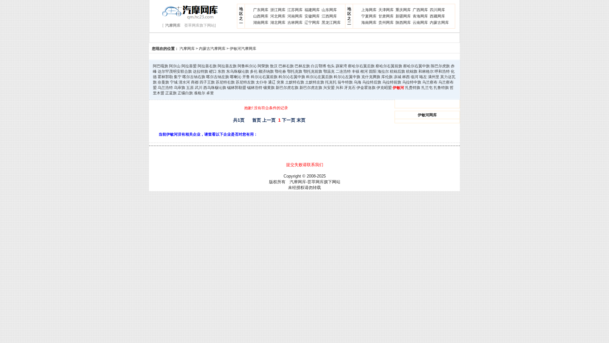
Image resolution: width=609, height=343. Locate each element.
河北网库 (277, 16)
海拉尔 (383, 71)
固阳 (373, 71)
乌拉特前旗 (391, 82)
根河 (364, 71)
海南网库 (369, 22)
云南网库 (420, 22)
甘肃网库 (386, 16)
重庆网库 (403, 10)
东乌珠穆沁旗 (237, 71)
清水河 (184, 82)
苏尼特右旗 (225, 82)
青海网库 (420, 16)
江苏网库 (295, 10)
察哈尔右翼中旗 (416, 66)
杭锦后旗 (397, 71)
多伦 (254, 71)
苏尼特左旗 (245, 82)
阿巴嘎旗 (160, 66)
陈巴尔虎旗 (440, 66)
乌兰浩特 (165, 87)
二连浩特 (343, 71)
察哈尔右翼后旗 (361, 66)
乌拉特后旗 (371, 82)
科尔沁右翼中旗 (291, 77)
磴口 (213, 71)
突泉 (280, 82)
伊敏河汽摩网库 (243, 48)
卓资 (210, 93)
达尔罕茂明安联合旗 (175, 71)
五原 (190, 87)
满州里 (433, 77)
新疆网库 (403, 16)
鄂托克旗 (294, 71)
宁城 (174, 82)
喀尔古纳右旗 (193, 77)
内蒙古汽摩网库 (212, 48)
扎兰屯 (427, 87)
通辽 (272, 82)
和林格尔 (426, 71)
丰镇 (355, 71)
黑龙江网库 (331, 22)
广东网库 (260, 10)
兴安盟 (329, 87)
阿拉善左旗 (227, 66)
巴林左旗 (302, 66)
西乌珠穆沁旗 (214, 87)
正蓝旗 (171, 93)
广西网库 (420, 10)
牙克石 (350, 87)
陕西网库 (403, 22)
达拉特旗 (200, 71)
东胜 (221, 71)
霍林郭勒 (165, 77)
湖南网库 (260, 22)
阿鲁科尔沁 (247, 66)
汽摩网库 (187, 48)
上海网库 (369, 10)
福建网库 (312, 10)
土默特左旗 (314, 82)
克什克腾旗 (370, 77)
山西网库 (260, 16)
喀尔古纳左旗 (217, 77)
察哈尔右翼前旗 (389, 66)
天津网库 (386, 10)
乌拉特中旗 (411, 82)
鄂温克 (329, 71)
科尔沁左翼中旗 (347, 77)
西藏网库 (437, 16)
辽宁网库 (312, 22)
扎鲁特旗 (441, 87)
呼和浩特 (442, 71)
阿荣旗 (263, 66)
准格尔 (199, 93)
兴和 (339, 87)
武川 (198, 87)
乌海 (357, 82)
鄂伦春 (280, 71)
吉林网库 (295, 22)
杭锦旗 (411, 71)
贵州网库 (386, 22)
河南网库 (295, 16)
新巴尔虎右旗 (287, 87)
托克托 (331, 82)
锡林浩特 (254, 87)
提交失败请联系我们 (304, 164)
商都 (195, 82)
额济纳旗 (266, 71)
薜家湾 (341, 66)
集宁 (177, 77)
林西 (406, 77)
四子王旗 (207, 82)
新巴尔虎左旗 (310, 87)
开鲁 (246, 77)
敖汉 (274, 66)
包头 (331, 66)
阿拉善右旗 (207, 66)
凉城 (397, 77)
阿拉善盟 (189, 66)
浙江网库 (277, 10)
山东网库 (329, 10)
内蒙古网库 (439, 22)
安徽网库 (312, 16)
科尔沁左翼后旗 (319, 77)
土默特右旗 (294, 82)
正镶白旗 (185, 93)
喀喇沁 (235, 77)
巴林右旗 (286, 66)
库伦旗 (387, 77)
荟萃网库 (315, 181)
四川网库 (437, 10)
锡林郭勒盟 (236, 87)
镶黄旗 (269, 87)
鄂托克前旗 (312, 71)
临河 (414, 77)
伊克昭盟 (384, 87)
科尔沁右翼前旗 (264, 77)
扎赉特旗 (412, 87)
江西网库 (329, 16)
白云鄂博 (318, 66)
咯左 (423, 77)
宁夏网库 (369, 16)
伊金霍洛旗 (366, 87)
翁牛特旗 (345, 82)
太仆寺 (261, 82)
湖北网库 (277, 22)
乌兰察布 (429, 82)
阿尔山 (174, 66)
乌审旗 (179, 87)
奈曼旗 (163, 82)
